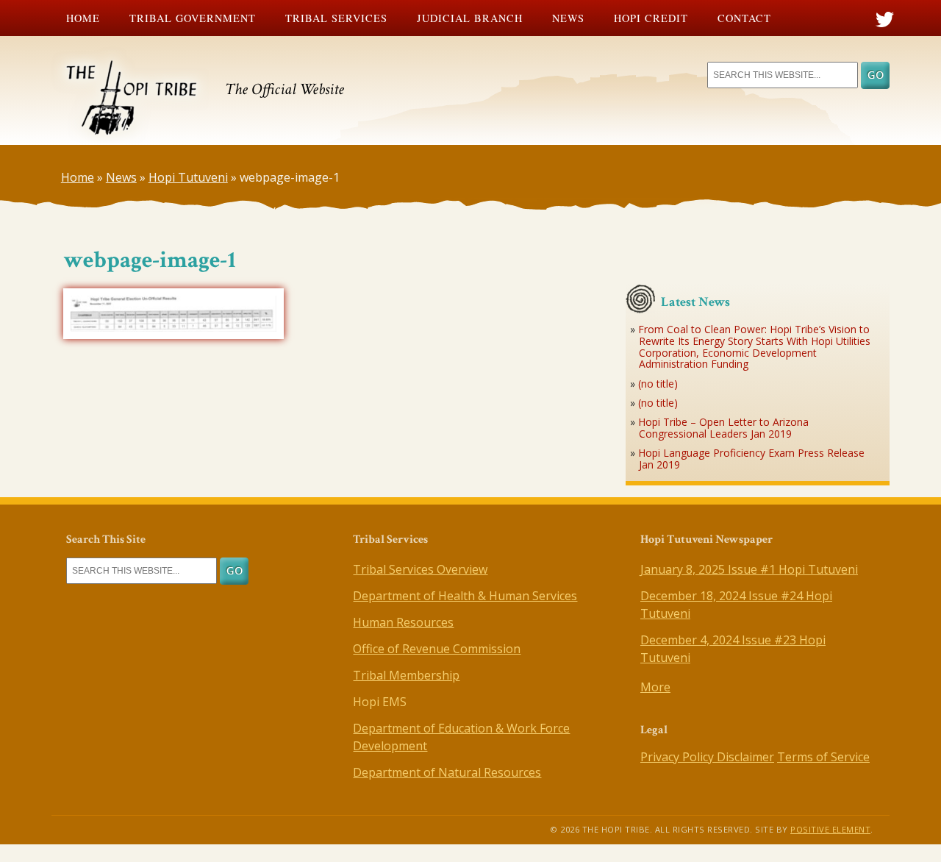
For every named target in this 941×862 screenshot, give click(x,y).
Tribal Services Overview (420, 569)
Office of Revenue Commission (436, 649)
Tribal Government (192, 18)
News (568, 18)
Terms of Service (823, 757)
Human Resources (403, 622)
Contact (744, 18)
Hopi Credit (651, 18)
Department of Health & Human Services (465, 596)
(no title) (658, 384)
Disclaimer (745, 757)
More (655, 687)
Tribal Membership (406, 675)
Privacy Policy (678, 757)
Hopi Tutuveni (188, 177)
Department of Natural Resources (447, 772)
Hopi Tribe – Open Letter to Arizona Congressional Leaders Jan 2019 (723, 428)
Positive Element (830, 829)
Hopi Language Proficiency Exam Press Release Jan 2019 (751, 458)
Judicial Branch (470, 18)
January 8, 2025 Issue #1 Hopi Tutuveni (749, 569)
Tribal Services (336, 18)
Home (83, 18)
